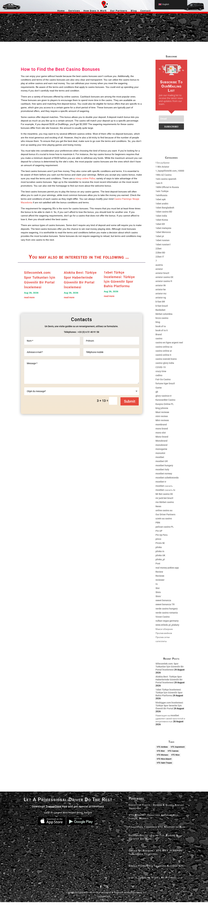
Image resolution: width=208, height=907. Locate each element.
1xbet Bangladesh (165, 207)
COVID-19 (161, 367)
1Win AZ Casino (164, 175)
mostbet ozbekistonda (167, 477)
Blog (134, 11)
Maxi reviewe (162, 412)
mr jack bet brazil (164, 498)
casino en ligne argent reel (169, 342)
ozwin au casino (164, 518)
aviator (159, 269)
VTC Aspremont (178, 747)
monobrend (161, 445)
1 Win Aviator (162, 166)
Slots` (158, 596)
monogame (161, 449)
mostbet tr (161, 481)
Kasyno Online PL (165, 404)
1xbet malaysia (163, 228)
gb (157, 391)
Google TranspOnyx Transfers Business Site (156, 865)
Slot (158, 588)
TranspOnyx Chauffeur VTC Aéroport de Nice (157, 827)
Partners (136, 798)
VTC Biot (161, 751)
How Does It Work (95, 11)
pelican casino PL (165, 526)
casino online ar (164, 351)
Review (159, 571)
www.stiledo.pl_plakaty (167, 625)
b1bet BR (160, 301)
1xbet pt (160, 236)
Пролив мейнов (164, 633)
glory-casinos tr (164, 395)
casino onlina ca (164, 346)
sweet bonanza (163, 600)
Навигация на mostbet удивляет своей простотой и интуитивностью (170, 718)
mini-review (162, 416)
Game (159, 387)
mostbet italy (162, 469)
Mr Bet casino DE (164, 494)
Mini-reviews (162, 420)
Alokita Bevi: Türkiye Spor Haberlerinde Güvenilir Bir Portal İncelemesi (169, 679)
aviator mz (161, 293)
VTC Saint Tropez (164, 763)
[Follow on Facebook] (100, 886)
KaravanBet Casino (165, 400)
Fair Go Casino (163, 379)
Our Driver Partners (165, 514)
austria (159, 265)
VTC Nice (175, 755)
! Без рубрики (162, 162)
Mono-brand (162, 436)
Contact (145, 11)
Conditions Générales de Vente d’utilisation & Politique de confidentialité (104, 892)
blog (158, 322)
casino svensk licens (166, 359)
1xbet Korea (162, 220)
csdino (159, 375)
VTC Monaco (162, 755)
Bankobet (160, 310)
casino (159, 338)
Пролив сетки (163, 637)
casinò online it (163, 355)
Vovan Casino (163, 616)
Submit (129, 401)
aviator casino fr (164, 281)
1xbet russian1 (163, 244)
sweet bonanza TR (165, 604)
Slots (158, 592)
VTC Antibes (162, 747)
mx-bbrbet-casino (165, 502)
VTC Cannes (173, 751)
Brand (159, 334)
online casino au (164, 510)
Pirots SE (160, 543)
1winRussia (161, 195)
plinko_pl (160, 559)
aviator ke (161, 289)
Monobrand (161, 440)
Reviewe (160, 576)
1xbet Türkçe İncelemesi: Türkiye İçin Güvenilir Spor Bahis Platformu (169, 692)
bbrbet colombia (164, 314)
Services (74, 11)
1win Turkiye (162, 191)
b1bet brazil (162, 306)
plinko (159, 547)
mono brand (162, 428)
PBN (158, 522)
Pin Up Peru (162, 535)
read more (29, 297)
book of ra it (162, 330)
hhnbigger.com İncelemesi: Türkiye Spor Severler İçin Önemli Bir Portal (169, 705)
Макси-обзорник (164, 629)
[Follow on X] (107, 886)
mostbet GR (162, 461)
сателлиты (161, 641)
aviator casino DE (164, 277)
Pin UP (159, 531)
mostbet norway (164, 473)
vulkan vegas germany (167, 620)
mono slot (161, 432)
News (158, 506)
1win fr (159, 183)
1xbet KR (160, 224)
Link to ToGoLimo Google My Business (152, 877)
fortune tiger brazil (165, 383)
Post (158, 563)
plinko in (160, 551)
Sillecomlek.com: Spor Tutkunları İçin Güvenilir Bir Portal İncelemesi (170, 666)
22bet (159, 248)
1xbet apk (161, 199)
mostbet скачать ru (165, 490)
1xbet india (161, 215)
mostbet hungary (164, 465)
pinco (158, 539)
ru (157, 584)
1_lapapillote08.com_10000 (170, 170)
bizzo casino (162, 318)
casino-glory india (165, 363)
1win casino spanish (166, 179)
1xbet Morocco (163, 232)
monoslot (160, 453)
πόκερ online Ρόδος (85, 178)
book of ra (161, 326)
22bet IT (160, 256)
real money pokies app (167, 567)
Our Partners (118, 11)
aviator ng (161, 297)
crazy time (161, 371)
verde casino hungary (167, 608)
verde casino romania (167, 612)
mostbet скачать (164, 486)
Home (61, 11)
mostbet (160, 457)
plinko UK (160, 555)
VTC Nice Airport (164, 759)
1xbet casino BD (164, 211)
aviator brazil (162, 273)
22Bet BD (160, 252)
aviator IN (161, 285)
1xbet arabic (162, 203)
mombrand (161, 424)
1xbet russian (162, 240)
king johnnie (162, 408)
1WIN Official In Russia (167, 187)
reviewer (160, 580)
